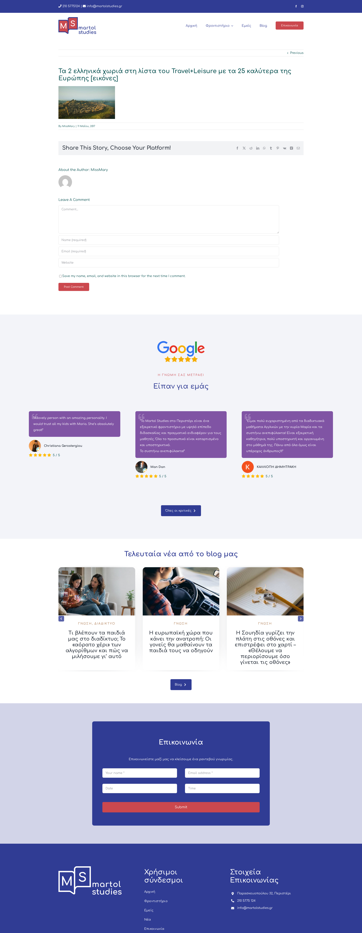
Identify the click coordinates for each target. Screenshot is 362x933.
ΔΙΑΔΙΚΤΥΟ (104, 623)
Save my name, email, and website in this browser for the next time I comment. (123, 276)
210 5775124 (70, 6)
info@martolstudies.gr (104, 6)
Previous (297, 53)
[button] (61, 618)
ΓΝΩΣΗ (85, 623)
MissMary (68, 126)
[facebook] (296, 6)
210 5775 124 (246, 900)
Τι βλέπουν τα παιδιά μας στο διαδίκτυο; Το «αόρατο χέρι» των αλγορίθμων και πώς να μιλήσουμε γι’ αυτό (97, 644)
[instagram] (302, 6)
